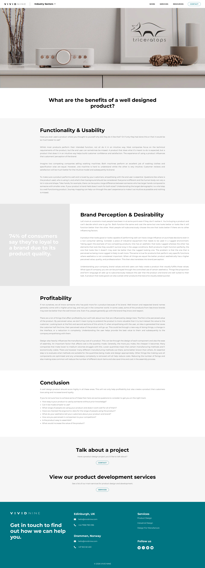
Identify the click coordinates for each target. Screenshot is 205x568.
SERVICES (164, 4)
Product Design (144, 518)
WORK (152, 4)
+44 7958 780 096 (86, 525)
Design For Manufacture (148, 528)
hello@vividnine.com (87, 519)
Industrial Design (145, 523)
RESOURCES (178, 4)
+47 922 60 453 (84, 547)
